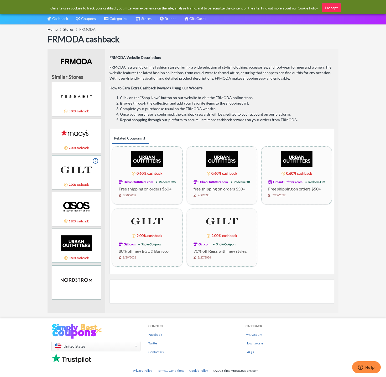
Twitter (153, 343)
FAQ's (250, 352)
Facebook (155, 335)
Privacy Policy (142, 371)
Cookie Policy (198, 371)
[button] (95, 346)
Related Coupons (129, 138)
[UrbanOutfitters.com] (147, 158)
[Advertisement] (222, 291)
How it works (254, 343)
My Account (254, 335)
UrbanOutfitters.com (138, 182)
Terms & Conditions (170, 371)
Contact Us (156, 352)
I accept (331, 8)
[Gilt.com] (147, 221)
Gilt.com (129, 244)
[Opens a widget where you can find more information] (366, 367)
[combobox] (115, 20)
